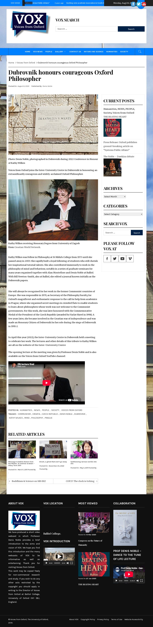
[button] (59, 556)
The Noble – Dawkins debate (119, 156)
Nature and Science (93, 52)
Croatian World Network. (27, 247)
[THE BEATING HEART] (112, 128)
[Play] (46, 564)
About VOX (73, 619)
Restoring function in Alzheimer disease (101, 3)
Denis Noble (47, 86)
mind (27, 418)
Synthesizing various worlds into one (84, 463)
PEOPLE (48, 52)
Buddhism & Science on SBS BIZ (29, 481)
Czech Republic (50, 414)
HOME (27, 52)
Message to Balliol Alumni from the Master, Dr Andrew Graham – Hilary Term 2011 (21, 463)
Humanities (111, 52)
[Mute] (68, 564)
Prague (48, 418)
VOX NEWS (38, 52)
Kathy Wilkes (16, 418)
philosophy (37, 418)
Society (124, 52)
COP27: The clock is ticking (80, 481)
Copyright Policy (88, 619)
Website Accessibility (133, 619)
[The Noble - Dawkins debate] (112, 167)
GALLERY (59, 52)
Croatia (36, 414)
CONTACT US (75, 52)
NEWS (37, 410)
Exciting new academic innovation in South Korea (47, 3)
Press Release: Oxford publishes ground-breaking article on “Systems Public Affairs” (120, 146)
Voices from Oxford (71, 410)
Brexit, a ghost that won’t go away (53, 462)
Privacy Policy (103, 619)
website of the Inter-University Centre (44, 345)
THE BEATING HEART (115, 116)
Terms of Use (116, 619)
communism (24, 414)
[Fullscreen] (71, 564)
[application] (59, 556)
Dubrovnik (79, 414)
